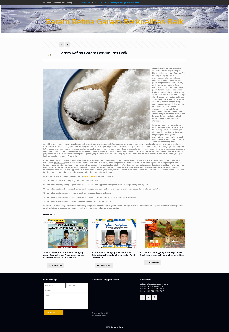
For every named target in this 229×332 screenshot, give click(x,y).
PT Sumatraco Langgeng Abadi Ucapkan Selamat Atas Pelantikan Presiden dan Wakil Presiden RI (113, 255)
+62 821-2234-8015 (155, 291)
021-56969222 (83, 2)
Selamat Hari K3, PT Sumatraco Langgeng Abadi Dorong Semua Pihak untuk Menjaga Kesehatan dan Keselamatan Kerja (64, 255)
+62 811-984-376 (155, 286)
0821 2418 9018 (100, 2)
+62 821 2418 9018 (156, 288)
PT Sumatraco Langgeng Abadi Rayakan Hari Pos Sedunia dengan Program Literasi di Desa (162, 254)
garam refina (89, 176)
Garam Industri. (117, 326)
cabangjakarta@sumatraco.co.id (125, 2)
